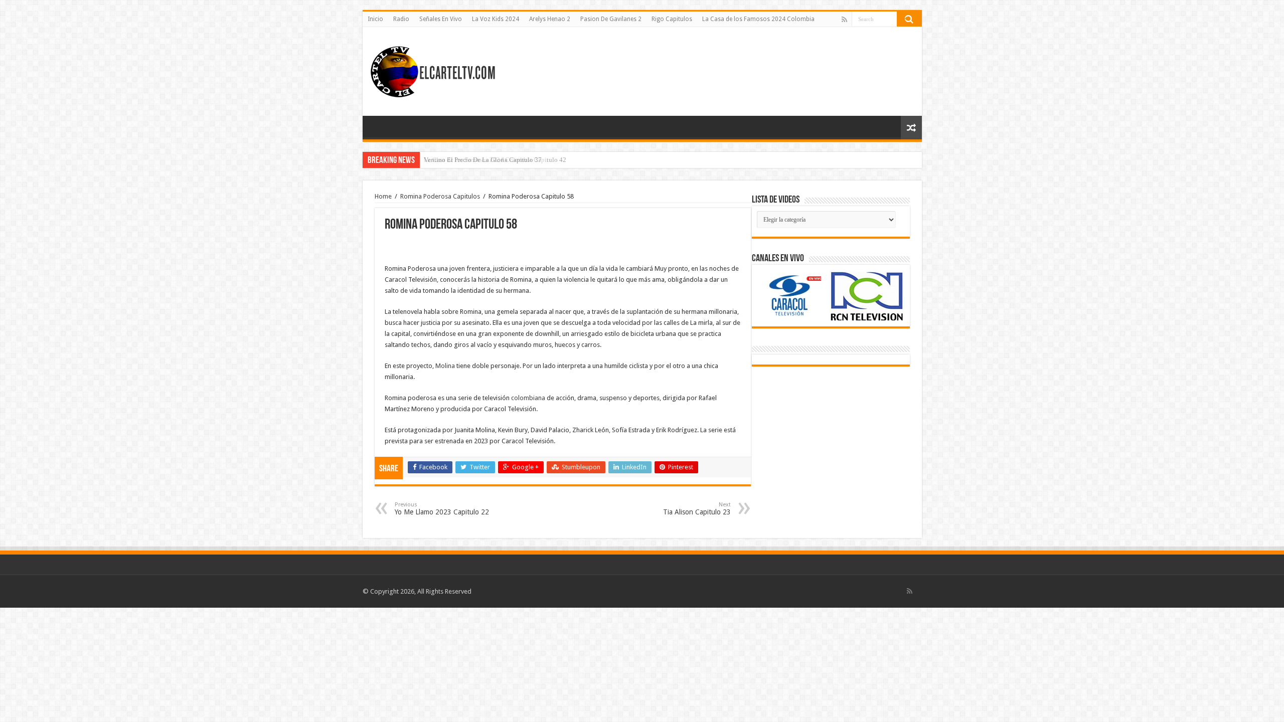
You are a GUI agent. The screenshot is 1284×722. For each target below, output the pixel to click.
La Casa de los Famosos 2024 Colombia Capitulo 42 (495, 159)
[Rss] (844, 20)
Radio (401, 19)
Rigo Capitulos (672, 19)
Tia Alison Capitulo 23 (697, 508)
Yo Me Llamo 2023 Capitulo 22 (442, 508)
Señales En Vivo (440, 19)
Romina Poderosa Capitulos (440, 196)
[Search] (909, 19)
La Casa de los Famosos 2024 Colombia (758, 19)
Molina (445, 366)
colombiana (528, 398)
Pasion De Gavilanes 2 (610, 19)
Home (383, 196)
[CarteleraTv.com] (433, 70)
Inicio (375, 19)
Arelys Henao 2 (549, 19)
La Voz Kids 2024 (495, 19)
